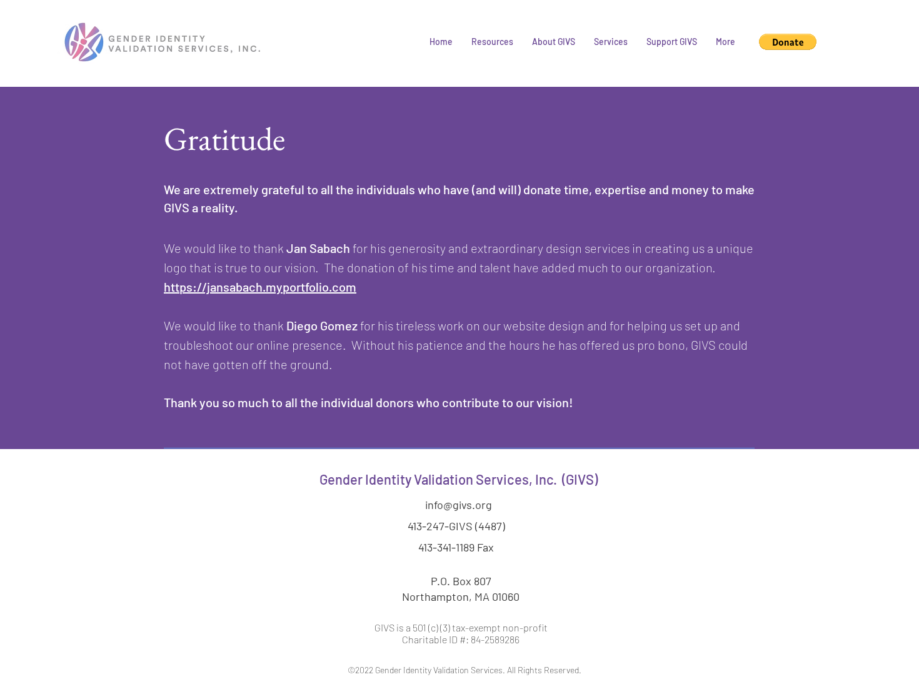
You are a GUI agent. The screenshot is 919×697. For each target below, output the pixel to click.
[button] (492, 41)
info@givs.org (458, 505)
